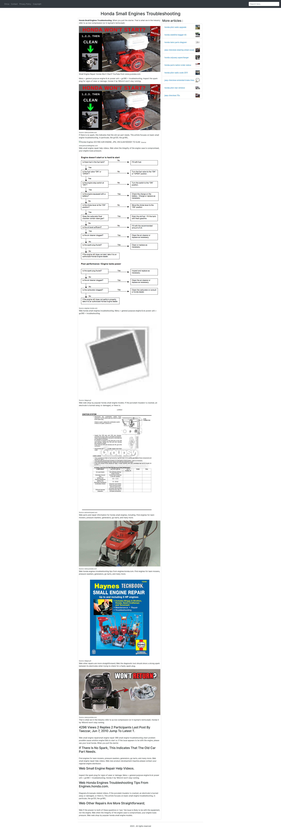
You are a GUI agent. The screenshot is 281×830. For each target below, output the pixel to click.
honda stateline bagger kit (175, 35)
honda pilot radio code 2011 (176, 73)
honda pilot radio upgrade (175, 27)
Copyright (37, 4)
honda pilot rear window (175, 88)
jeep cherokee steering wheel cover (179, 50)
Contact (14, 4)
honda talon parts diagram (176, 42)
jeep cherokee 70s (172, 95)
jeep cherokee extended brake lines (179, 80)
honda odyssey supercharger (177, 57)
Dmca (6, 4)
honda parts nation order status (178, 65)
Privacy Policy (25, 4)
